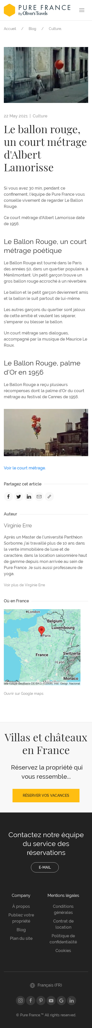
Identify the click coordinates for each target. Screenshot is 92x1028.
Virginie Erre (18, 525)
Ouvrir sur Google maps (23, 694)
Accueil (10, 29)
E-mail (45, 867)
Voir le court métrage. (25, 468)
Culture (55, 29)
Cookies (63, 950)
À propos (21, 906)
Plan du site (21, 938)
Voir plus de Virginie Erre (24, 585)
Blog (32, 29)
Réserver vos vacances (46, 795)
